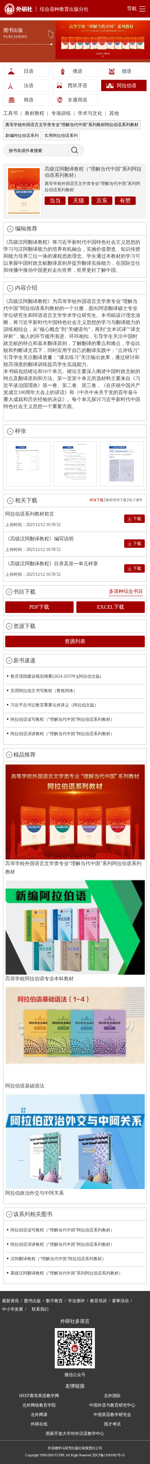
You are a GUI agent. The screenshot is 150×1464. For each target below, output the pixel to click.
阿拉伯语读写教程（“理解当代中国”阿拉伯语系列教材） (62, 719)
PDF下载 (39, 607)
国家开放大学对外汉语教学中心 (75, 1433)
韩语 (28, 100)
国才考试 (112, 1424)
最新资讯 (10, 1300)
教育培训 (98, 1300)
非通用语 (77, 100)
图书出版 (32, 1300)
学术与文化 (91, 113)
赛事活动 (120, 1300)
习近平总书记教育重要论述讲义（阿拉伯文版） (54, 705)
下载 (137, 518)
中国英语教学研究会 (112, 1414)
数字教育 (54, 1300)
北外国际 (112, 1395)
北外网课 (39, 1414)
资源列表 (75, 641)
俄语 (77, 71)
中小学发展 (12, 1309)
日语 (28, 71)
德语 (127, 71)
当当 (55, 200)
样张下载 (97, 500)
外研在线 (39, 1424)
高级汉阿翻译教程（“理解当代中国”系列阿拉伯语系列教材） (66, 1273)
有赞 (125, 200)
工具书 (11, 113)
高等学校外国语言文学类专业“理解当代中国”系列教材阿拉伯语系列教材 (71, 124)
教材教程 (35, 113)
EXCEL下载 (110, 607)
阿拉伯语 (126, 85)
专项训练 (61, 113)
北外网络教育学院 (39, 1405)
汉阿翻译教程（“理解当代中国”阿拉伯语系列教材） (58, 1258)
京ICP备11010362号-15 (108, 1455)
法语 (28, 85)
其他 (114, 113)
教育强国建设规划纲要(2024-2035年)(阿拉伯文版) (55, 676)
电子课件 (136, 500)
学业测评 (76, 1300)
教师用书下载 (116, 500)
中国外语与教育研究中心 (112, 1405)
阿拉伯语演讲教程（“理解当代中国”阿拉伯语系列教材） (62, 733)
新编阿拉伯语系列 (22, 135)
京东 (101, 200)
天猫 (78, 200)
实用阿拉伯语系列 (61, 135)
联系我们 (40, 1309)
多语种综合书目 (126, 591)
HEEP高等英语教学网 (39, 1395)
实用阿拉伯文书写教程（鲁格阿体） (43, 690)
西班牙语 (77, 85)
